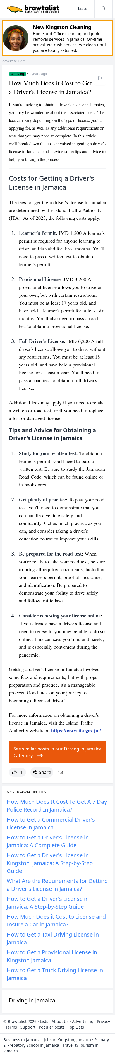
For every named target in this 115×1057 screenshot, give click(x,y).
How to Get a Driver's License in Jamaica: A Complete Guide (48, 841)
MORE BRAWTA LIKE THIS (26, 792)
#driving (17, 74)
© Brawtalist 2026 (20, 1021)
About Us (60, 1021)
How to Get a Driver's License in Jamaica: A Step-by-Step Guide (48, 902)
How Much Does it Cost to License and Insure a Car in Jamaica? (56, 920)
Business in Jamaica (21, 1039)
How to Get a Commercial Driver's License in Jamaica (51, 823)
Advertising (83, 1021)
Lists (44, 1021)
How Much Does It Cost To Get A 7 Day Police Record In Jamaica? (57, 805)
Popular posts (51, 1027)
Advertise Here (14, 61)
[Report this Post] (100, 78)
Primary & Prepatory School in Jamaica (56, 1042)
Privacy (103, 1021)
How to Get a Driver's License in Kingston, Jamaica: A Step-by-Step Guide (50, 863)
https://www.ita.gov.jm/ (76, 730)
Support (27, 1027)
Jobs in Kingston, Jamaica (67, 1039)
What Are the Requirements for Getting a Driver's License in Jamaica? (57, 884)
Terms (11, 1027)
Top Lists (76, 1027)
